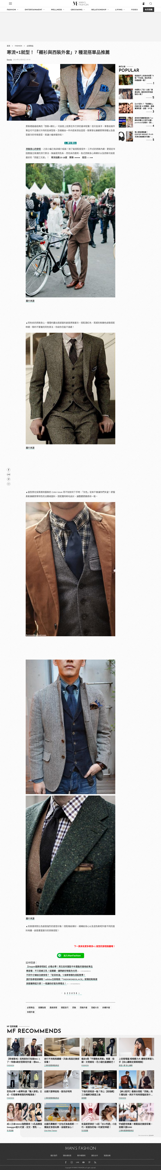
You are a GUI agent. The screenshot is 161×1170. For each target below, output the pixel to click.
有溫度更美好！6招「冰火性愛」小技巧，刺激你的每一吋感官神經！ (99, 1125)
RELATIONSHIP (98, 10)
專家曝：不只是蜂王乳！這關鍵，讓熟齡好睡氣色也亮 (51, 971)
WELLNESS (56, 10)
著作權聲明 (81, 1155)
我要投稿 (107, 1155)
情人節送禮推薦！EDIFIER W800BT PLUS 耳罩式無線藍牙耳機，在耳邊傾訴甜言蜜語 (144, 134)
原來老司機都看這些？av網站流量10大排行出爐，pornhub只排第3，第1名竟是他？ (144, 120)
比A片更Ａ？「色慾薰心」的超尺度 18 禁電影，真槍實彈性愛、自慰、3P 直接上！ (144, 106)
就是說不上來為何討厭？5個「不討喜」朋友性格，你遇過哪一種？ (144, 78)
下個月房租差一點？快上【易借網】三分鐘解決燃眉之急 (98, 1093)
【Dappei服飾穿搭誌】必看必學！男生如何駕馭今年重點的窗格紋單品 (59, 966)
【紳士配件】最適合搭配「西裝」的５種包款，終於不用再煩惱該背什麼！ (136, 1093)
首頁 (8, 46)
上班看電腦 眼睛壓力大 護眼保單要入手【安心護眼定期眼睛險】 (136, 1060)
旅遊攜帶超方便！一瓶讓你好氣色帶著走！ (46, 983)
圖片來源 (30, 301)
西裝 (74, 1008)
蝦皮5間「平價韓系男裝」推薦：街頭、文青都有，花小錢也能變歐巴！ (98, 1060)
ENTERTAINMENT (33, 10)
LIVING (118, 10)
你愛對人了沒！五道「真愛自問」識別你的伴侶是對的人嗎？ (144, 92)
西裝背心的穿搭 (33, 149)
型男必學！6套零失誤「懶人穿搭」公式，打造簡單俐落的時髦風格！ (24, 1093)
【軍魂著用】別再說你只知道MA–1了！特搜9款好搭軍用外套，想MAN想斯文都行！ (23, 1061)
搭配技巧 (64, 1008)
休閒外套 (31, 1012)
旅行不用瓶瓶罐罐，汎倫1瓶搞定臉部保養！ (61, 1060)
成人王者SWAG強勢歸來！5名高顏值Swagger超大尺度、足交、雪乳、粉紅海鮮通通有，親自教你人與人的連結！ (24, 1126)
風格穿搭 (53, 1008)
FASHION (11, 10)
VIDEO (134, 10)
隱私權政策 (67, 1155)
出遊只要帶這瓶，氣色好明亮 (58, 1091)
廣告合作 (94, 1155)
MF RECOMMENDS (34, 1031)
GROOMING (76, 10)
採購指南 (42, 1008)
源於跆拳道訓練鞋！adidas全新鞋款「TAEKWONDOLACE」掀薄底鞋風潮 (61, 979)
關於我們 (54, 1155)
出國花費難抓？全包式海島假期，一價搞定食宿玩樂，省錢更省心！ (61, 1125)
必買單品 (30, 46)
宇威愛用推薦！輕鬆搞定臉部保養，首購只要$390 (136, 1125)
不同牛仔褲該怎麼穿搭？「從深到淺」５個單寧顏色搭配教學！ (56, 975)
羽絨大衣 (95, 1008)
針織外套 (106, 1008)
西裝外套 (83, 1008)
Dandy (9, 60)
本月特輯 (148, 10)
